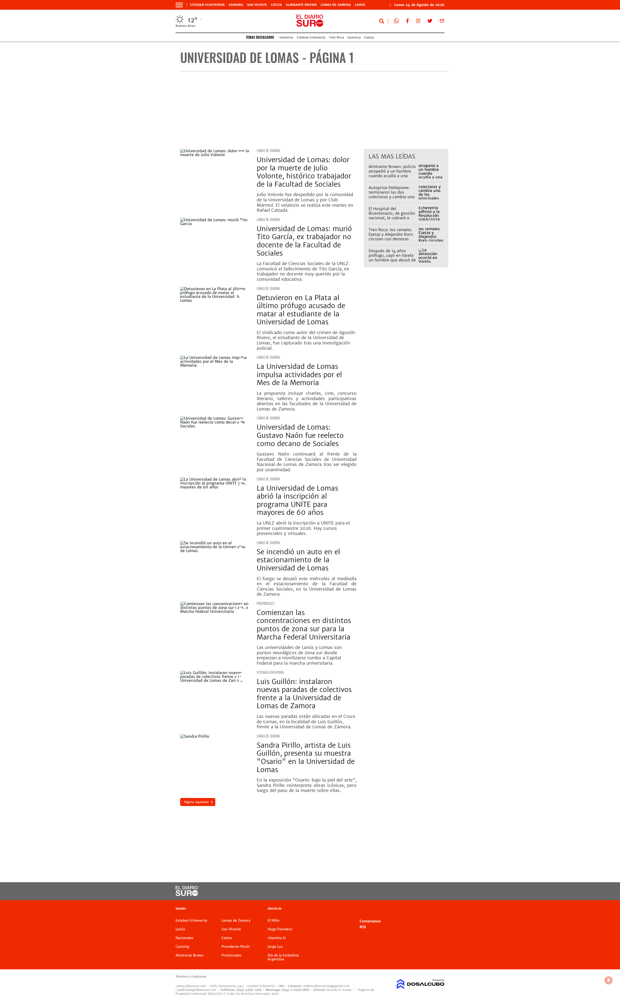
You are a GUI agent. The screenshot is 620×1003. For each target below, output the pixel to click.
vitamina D (277, 938)
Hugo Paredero (280, 929)
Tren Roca (336, 37)
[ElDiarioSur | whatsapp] (396, 21)
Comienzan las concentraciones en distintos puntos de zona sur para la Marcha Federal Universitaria (304, 624)
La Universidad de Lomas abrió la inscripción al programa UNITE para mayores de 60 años (297, 500)
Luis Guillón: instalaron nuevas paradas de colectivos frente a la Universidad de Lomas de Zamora (304, 693)
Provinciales (265, 603)
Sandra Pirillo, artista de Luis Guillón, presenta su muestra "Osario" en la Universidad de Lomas (306, 757)
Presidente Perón (236, 946)
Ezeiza (276, 4)
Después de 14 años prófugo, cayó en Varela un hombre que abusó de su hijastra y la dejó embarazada (392, 260)
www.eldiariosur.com (191, 986)
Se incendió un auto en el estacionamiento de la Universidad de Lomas (298, 559)
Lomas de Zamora (336, 4)
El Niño (273, 920)
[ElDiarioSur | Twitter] (429, 21)
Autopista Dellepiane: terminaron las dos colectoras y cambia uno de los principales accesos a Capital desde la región (392, 199)
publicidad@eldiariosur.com (197, 990)
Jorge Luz (275, 946)
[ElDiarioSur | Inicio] (439, 909)
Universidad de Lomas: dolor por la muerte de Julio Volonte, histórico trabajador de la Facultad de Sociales (304, 172)
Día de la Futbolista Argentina (283, 957)
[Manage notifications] (608, 980)
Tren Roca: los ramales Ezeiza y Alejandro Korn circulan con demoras (391, 234)
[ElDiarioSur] (187, 894)
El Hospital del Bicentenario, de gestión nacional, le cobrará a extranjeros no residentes (393, 215)
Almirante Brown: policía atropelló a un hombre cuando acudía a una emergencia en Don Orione (392, 176)
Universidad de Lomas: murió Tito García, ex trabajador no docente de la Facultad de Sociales (304, 241)
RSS (363, 927)
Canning (236, 4)
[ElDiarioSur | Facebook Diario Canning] (407, 21)
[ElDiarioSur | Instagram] (418, 21)
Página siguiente (196, 802)
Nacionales (185, 938)
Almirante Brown (301, 4)
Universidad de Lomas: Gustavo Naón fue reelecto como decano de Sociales (300, 435)
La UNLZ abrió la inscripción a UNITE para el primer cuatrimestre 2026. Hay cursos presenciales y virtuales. (303, 528)
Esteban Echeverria (207, 4)
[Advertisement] (314, 110)
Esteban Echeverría (311, 37)
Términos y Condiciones (191, 976)
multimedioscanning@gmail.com (326, 986)
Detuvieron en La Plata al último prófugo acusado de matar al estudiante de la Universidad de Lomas (301, 310)
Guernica (354, 37)
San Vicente (257, 4)
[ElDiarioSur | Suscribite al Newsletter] (442, 21)
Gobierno (286, 37)
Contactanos (370, 921)
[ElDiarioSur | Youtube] (411, 891)
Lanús (360, 4)
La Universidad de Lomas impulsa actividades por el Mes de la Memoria (299, 374)
